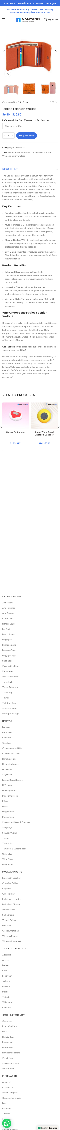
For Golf (6, 629)
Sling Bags (7, 827)
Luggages (7, 639)
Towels (5, 697)
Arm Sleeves (8, 613)
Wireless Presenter (11, 941)
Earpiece (6, 888)
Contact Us (7, 1087)
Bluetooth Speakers (12, 877)
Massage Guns (9, 790)
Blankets (6, 1007)
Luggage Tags (9, 655)
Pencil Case (8, 1058)
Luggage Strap (9, 650)
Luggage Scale (9, 644)
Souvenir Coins (9, 832)
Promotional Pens (10, 1063)
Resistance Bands (11, 676)
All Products (26, 102)
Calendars (7, 1021)
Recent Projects (10, 1092)
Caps (4, 970)
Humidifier (7, 769)
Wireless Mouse (10, 936)
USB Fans (6, 925)
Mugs (5, 806)
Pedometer (7, 671)
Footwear (7, 975)
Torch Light (7, 682)
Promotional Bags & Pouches (16, 822)
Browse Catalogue (46, 3)
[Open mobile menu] (3, 19)
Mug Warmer (8, 811)
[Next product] (56, 102)
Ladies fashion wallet (42, 152)
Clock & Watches (10, 930)
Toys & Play (8, 843)
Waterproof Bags (10, 713)
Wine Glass (7, 859)
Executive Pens (9, 1026)
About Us (7, 1082)
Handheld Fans (9, 758)
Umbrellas (7, 854)
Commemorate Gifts (12, 748)
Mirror (5, 801)
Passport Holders (10, 666)
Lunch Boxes (8, 634)
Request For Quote (11, 1098)
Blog (4, 1103)
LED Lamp (7, 785)
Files (4, 1031)
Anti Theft (7, 602)
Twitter (6, 1113)
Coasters (6, 743)
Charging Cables (10, 883)
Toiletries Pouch (10, 703)
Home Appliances (10, 764)
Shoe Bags (7, 660)
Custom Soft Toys (11, 753)
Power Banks (8, 909)
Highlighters (8, 1037)
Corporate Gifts (9, 102)
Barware (6, 727)
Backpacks (7, 732)
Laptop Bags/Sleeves (12, 780)
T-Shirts (6, 997)
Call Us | (20, 3)
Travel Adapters (10, 687)
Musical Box (8, 817)
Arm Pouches (8, 607)
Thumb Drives (9, 920)
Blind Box (6, 737)
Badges (6, 965)
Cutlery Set (7, 618)
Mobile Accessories (11, 899)
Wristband (7, 1002)
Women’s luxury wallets (13, 155)
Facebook (7, 1108)
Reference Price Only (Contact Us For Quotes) (26, 120)
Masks (5, 991)
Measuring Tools (10, 795)
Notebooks (7, 1047)
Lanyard (6, 986)
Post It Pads (8, 1068)
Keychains (7, 774)
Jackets (6, 981)
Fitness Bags (8, 623)
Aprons (5, 960)
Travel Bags (8, 692)
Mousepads (8, 1042)
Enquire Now (26, 135)
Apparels (6, 954)
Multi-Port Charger (11, 904)
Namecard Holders (11, 1052)
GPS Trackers (9, 893)
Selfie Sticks (8, 914)
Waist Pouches (9, 708)
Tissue (5, 838)
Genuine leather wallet (19, 152)
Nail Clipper (7, 864)
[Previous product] (50, 102)
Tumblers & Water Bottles (15, 848)
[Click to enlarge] (8, 74)
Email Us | (30, 3)
